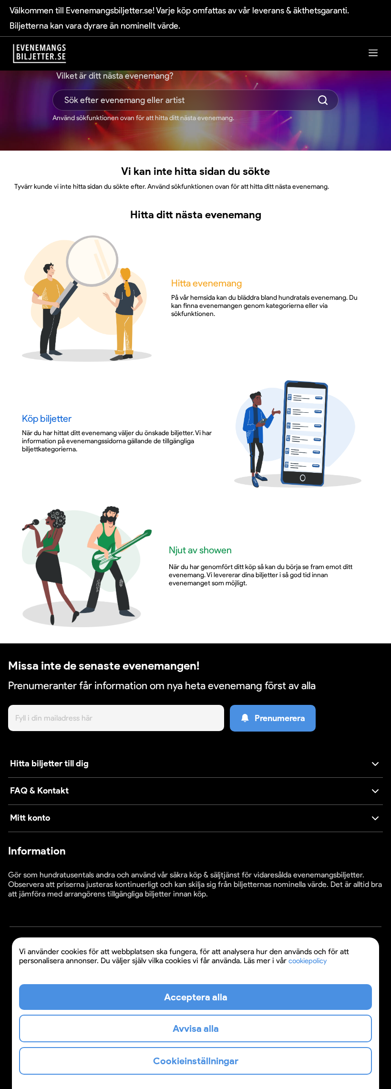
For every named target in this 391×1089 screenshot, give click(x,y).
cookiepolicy (307, 961)
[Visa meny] (373, 52)
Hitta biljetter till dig (49, 763)
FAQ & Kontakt (39, 790)
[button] (195, 764)
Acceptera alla (195, 997)
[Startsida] (39, 53)
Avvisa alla (196, 1028)
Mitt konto (30, 818)
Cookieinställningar (37, 903)
